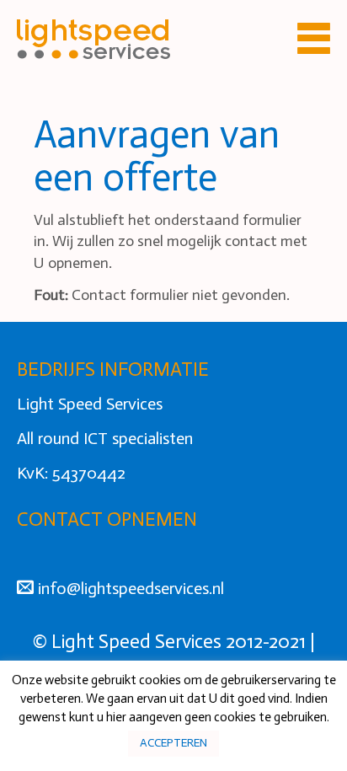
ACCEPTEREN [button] (173, 743)
